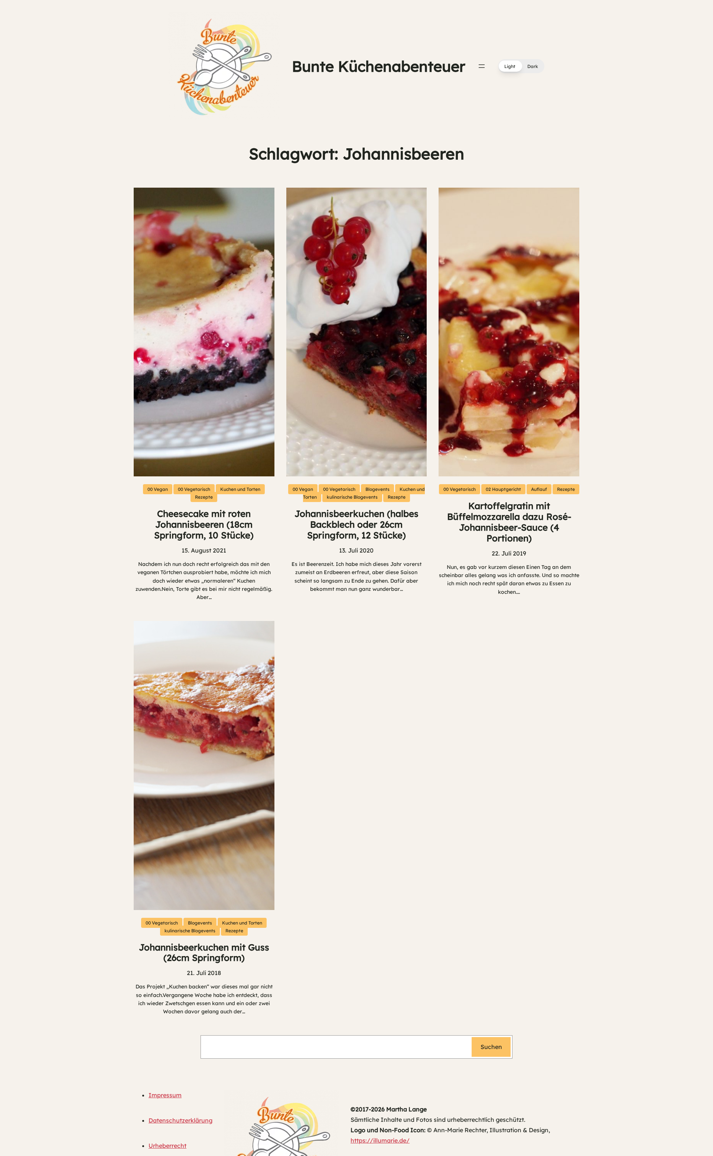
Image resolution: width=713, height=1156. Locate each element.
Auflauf (539, 489)
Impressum (165, 1095)
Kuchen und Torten (240, 489)
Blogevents (377, 489)
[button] (521, 66)
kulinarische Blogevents (352, 497)
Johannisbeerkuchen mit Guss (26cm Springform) (204, 953)
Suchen (491, 1046)
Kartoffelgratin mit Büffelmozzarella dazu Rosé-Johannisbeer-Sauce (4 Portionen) (509, 522)
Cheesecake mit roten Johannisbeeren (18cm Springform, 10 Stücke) (204, 524)
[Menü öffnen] (481, 66)
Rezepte (204, 497)
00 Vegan (157, 489)
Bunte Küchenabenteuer (378, 66)
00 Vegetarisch (194, 489)
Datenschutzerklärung (180, 1120)
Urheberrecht (167, 1145)
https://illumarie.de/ (380, 1140)
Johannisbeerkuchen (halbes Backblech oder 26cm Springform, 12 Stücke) (356, 524)
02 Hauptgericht (503, 489)
